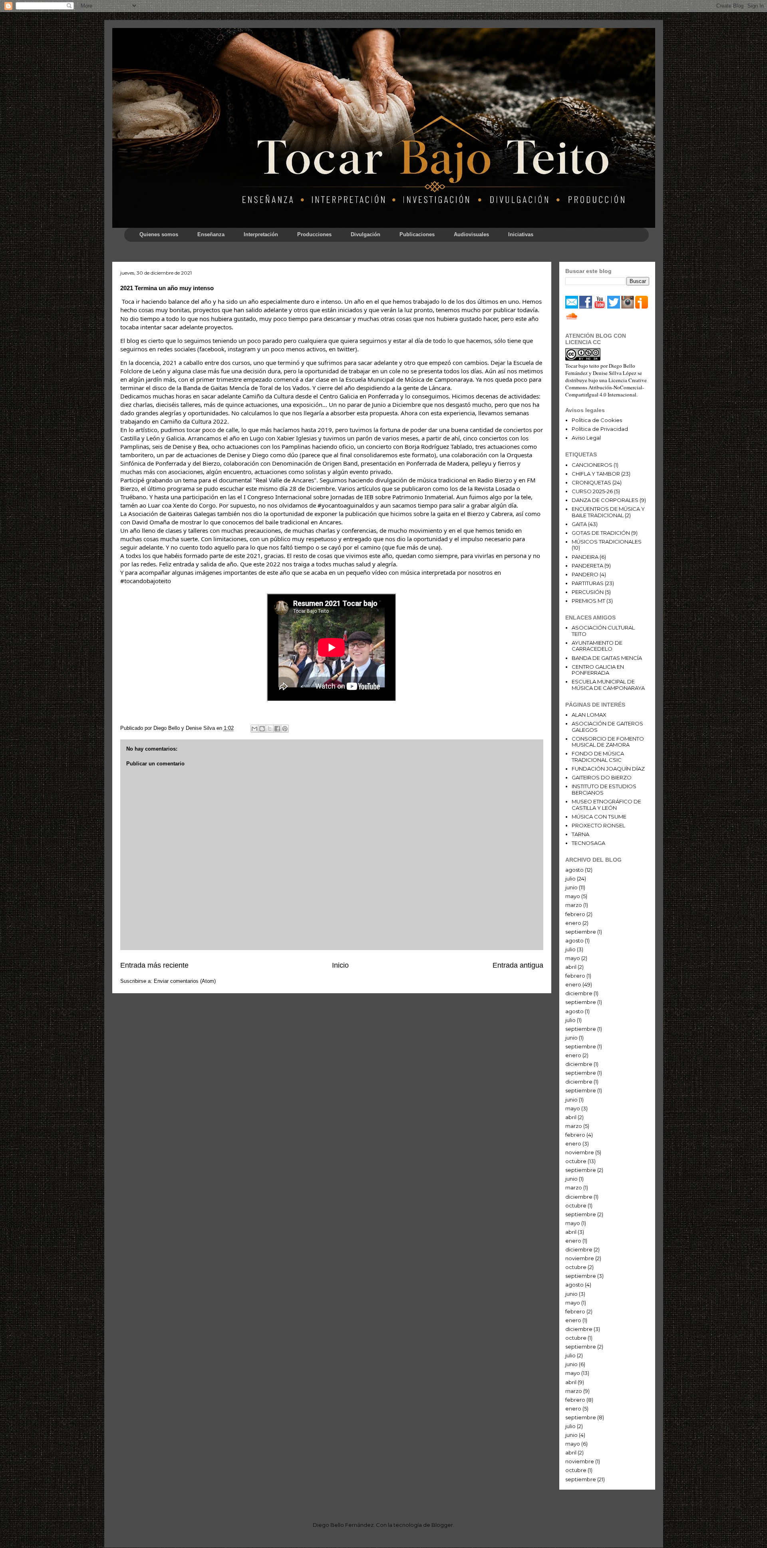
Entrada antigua (518, 965)
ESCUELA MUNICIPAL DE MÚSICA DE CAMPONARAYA (608, 684)
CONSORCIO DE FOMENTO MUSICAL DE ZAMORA (608, 741)
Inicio (340, 965)
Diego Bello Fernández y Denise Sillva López (600, 369)
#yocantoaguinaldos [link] (346, 505)
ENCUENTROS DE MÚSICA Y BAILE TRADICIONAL (608, 512)
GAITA (579, 524)
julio (570, 878)
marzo (573, 905)
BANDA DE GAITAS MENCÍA (607, 658)
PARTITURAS (588, 583)
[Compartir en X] (270, 729)
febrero (575, 914)
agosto (574, 870)
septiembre (580, 931)
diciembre (578, 993)
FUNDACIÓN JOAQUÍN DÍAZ (608, 768)
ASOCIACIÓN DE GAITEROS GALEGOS (607, 726)
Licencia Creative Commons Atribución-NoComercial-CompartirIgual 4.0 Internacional (606, 387)
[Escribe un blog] (262, 729)
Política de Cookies (597, 420)
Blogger (442, 1525)
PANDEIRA (585, 557)
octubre (575, 1161)
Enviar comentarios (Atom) (185, 981)
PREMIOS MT (588, 601)
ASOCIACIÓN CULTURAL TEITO (603, 630)
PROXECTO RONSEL (598, 825)
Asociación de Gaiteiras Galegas (172, 514)
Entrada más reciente (154, 965)
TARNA (580, 834)
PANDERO (585, 574)
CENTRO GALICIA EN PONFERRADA (598, 669)
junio (571, 887)
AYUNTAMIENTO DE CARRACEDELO (597, 646)
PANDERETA (587, 565)
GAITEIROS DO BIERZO (602, 777)
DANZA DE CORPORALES (605, 500)
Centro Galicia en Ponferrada (359, 396)
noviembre (579, 1152)
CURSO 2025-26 (592, 491)
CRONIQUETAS (591, 482)
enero (573, 923)
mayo (572, 896)
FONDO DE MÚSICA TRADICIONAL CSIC (598, 756)
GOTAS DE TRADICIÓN (601, 533)
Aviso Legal (586, 437)
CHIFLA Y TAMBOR (596, 473)
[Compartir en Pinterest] (285, 729)
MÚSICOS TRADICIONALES (607, 541)
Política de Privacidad (600, 429)
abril (570, 967)
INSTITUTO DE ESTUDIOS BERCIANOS (604, 789)
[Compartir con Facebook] (277, 729)
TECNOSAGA (588, 843)
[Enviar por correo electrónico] (254, 729)
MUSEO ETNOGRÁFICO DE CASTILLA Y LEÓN (606, 804)
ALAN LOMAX (589, 714)
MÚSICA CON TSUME (599, 816)
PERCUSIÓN (588, 592)
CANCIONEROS (592, 465)
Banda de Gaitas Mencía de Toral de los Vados (246, 388)
